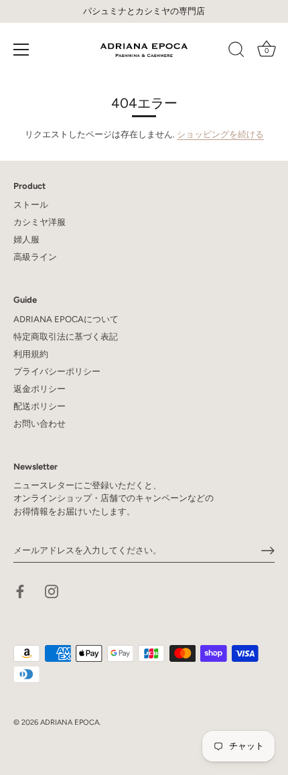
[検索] (236, 51)
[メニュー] (21, 49)
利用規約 (30, 354)
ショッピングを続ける (220, 134)
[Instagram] (51, 591)
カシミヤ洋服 (39, 222)
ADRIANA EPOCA (69, 722)
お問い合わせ (39, 424)
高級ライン (35, 257)
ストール (30, 205)
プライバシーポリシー (56, 371)
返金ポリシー (39, 389)
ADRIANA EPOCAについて (66, 319)
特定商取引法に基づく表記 (65, 337)
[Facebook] (20, 591)
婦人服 (26, 239)
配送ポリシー (39, 406)
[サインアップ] (268, 550)
